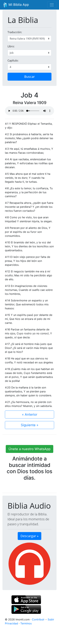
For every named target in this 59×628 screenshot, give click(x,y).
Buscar (29, 76)
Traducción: (15, 32)
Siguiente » (29, 425)
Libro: (11, 46)
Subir (51, 619)
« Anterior (29, 414)
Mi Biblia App (18, 5)
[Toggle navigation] (51, 4)
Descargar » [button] (29, 536)
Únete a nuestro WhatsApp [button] (29, 449)
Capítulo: (13, 60)
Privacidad (11, 623)
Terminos (26, 623)
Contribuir (38, 619)
